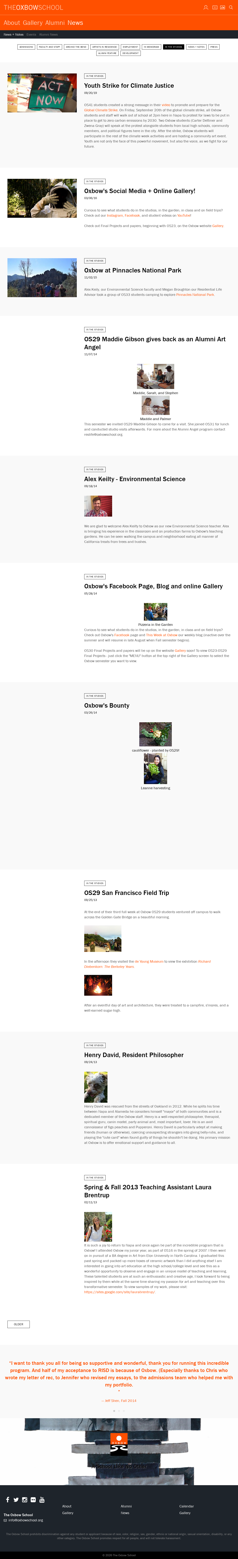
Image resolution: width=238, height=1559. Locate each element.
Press (214, 46)
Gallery (33, 22)
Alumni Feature (107, 53)
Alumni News (48, 34)
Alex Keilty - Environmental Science (135, 479)
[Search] (230, 7)
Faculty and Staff (49, 46)
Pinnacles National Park (195, 294)
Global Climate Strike (101, 110)
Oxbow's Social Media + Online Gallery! (139, 191)
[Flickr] (33, 1500)
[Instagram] (24, 1500)
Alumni (55, 22)
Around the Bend (76, 46)
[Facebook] (7, 1500)
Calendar (186, 1506)
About (12, 22)
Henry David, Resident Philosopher (134, 1055)
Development (131, 53)
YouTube (183, 215)
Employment (130, 46)
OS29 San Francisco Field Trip (126, 892)
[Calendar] (214, 7)
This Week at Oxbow (161, 635)
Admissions (26, 46)
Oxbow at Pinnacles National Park (132, 270)
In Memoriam (151, 46)
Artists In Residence (104, 46)
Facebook (132, 215)
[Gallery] (222, 7)
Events (31, 34)
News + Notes (13, 34)
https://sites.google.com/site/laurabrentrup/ (119, 1292)
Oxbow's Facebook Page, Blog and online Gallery (153, 586)
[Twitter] (16, 1500)
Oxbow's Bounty (106, 705)
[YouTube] (42, 1500)
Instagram (115, 215)
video (166, 105)
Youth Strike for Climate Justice (129, 85)
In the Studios (173, 46)
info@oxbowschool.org (25, 1520)
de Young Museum (149, 961)
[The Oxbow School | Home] (33, 7)
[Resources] (205, 7)
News (75, 22)
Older (18, 1324)
